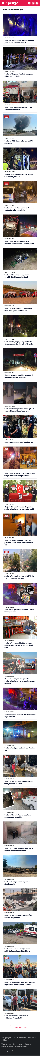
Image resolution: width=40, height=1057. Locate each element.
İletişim (28, 1044)
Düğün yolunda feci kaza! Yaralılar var (18, 442)
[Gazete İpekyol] (13, 3)
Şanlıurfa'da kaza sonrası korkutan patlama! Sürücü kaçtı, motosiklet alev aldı (18, 543)
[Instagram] (12, 1051)
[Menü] (3, 3)
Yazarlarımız (6, 1044)
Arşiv (21, 1044)
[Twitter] (7, 1051)
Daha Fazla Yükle (21, 1027)
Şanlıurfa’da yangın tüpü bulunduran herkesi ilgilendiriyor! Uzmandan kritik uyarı (18, 645)
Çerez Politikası (21, 1047)
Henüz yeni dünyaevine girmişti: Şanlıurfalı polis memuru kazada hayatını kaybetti (19, 681)
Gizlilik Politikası (7, 1047)
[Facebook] (3, 1051)
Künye (15, 1044)
